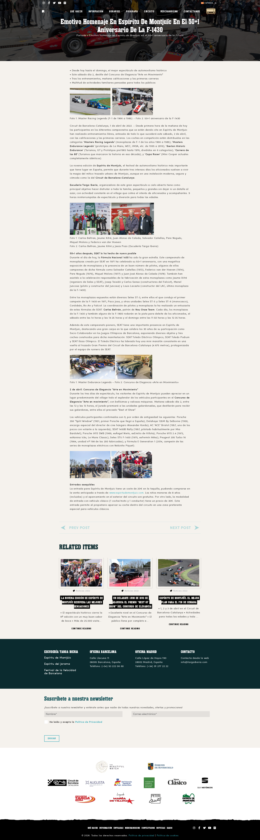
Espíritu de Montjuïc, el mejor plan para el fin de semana (179, 600)
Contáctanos (192, 11)
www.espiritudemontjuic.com (126, 492)
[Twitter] (54, 3)
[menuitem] (208, 3)
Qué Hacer (76, 11)
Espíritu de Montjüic (57, 657)
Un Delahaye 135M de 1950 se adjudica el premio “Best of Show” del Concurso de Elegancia (130, 602)
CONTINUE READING (81, 628)
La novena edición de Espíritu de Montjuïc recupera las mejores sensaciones (82, 602)
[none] (208, 3)
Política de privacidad (141, 835)
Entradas (119, 827)
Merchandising (169, 11)
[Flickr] (65, 3)
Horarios (114, 11)
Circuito (149, 11)
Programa (132, 11)
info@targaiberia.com (194, 662)
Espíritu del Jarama (57, 663)
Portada (81, 35)
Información (105, 827)
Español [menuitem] (208, 3)
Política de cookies (168, 835)
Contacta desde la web (195, 658)
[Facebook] (49, 3)
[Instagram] (44, 3)
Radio (211, 11)
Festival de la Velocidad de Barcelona (60, 672)
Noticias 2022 (83, 591)
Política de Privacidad (88, 722)
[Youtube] (60, 3)
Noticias (160, 827)
